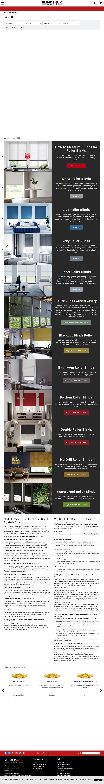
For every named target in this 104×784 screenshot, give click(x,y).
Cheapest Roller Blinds (75, 646)
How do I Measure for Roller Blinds (65, 591)
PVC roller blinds (11, 568)
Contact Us (36, 762)
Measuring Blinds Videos (64, 775)
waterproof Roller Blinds (64, 499)
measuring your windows (81, 554)
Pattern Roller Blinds (11, 574)
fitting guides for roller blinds (78, 606)
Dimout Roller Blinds (10, 539)
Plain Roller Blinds (14, 599)
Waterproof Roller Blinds (12, 563)
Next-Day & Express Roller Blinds (64, 575)
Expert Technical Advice (64, 764)
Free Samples (61, 766)
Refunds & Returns (38, 766)
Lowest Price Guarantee (40, 764)
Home (6, 12)
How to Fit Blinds (62, 771)
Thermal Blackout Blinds (12, 550)
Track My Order (37, 769)
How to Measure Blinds (63, 773)
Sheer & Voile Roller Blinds (12, 587)
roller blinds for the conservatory (68, 308)
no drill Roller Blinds (84, 464)
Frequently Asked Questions (65, 769)
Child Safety (60, 762)
